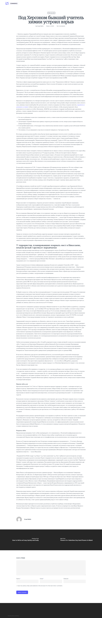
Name (18, 579)
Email (42, 579)
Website (65, 579)
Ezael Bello (40, 26)
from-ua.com (51, 13)
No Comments (61, 26)
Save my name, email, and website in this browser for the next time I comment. (40, 586)
